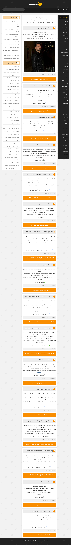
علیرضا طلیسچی (65, 27)
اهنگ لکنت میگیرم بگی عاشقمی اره (11, 75)
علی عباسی (65, 137)
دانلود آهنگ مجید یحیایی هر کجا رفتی (11, 55)
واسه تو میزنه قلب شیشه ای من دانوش (11, 128)
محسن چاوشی (65, 103)
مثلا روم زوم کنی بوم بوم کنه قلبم (12, 165)
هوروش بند (66, 69)
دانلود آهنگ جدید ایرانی (14, 112)
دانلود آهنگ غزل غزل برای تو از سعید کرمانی (43, 85)
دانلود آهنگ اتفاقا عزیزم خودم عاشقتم (11, 72)
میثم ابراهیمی (65, 97)
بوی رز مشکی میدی (15, 114)
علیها (67, 157)
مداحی (53, 10)
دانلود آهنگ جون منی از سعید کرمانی (44, 265)
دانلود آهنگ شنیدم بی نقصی (13, 86)
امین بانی (66, 21)
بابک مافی (66, 126)
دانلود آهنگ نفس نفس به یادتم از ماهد (12, 25)
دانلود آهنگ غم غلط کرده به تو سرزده (11, 97)
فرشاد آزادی (65, 94)
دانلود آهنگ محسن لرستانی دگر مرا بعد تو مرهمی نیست (11, 51)
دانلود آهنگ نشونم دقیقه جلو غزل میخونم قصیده (12, 35)
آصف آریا (66, 154)
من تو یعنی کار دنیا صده (14, 83)
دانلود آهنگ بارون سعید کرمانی (46, 482)
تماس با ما (30, 542)
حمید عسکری (65, 46)
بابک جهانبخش (65, 86)
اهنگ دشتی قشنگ (15, 126)
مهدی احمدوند (65, 111)
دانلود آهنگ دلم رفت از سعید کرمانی (44, 145)
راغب (67, 63)
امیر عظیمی (65, 148)
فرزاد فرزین (66, 117)
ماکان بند (66, 75)
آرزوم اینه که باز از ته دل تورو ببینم (12, 100)
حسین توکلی (65, 61)
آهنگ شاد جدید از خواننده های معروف (11, 131)
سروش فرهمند (65, 140)
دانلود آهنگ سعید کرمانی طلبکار (45, 28)
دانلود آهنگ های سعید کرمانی (39, 17)
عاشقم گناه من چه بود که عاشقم (12, 69)
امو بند (66, 89)
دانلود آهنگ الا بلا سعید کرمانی (46, 204)
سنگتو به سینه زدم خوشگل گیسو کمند (11, 103)
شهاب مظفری (65, 72)
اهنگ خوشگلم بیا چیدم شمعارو (12, 168)
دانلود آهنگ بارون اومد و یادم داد (12, 80)
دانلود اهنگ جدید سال (14, 151)
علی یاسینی (65, 66)
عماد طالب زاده (65, 145)
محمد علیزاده (65, 32)
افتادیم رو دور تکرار (15, 162)
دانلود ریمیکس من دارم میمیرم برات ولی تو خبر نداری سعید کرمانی (40, 475)
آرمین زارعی (65, 35)
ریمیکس (58, 10)
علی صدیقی (65, 100)
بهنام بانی (66, 44)
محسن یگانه (65, 24)
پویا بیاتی (66, 83)
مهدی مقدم (65, 143)
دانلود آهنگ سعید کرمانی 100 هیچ (45, 389)
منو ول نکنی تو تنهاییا (14, 95)
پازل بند (66, 131)
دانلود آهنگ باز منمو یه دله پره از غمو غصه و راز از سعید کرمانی (39, 328)
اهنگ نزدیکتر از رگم (15, 120)
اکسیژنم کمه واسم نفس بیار (13, 146)
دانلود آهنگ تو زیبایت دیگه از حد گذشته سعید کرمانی (40, 421)
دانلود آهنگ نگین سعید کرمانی (46, 117)
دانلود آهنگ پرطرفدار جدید (13, 92)
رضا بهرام (66, 41)
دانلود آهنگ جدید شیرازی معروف (12, 44)
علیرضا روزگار (65, 106)
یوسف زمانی (65, 109)
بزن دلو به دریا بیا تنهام (14, 154)
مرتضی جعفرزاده (65, 55)
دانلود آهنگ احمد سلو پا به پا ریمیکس (11, 47)
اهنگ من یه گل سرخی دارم (13, 134)
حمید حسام (65, 151)
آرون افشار (66, 29)
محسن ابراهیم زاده (64, 52)
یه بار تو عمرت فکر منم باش (13, 148)
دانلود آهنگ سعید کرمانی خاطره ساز (45, 360)
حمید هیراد (66, 120)
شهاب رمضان (65, 114)
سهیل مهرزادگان (64, 80)
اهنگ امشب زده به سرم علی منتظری (11, 106)
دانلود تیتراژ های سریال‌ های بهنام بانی (11, 21)
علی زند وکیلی (65, 92)
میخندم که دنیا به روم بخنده (13, 117)
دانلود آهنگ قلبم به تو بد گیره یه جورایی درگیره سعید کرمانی (39, 174)
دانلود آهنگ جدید (51, 90)
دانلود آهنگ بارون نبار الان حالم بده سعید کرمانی (42, 511)
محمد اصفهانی (65, 134)
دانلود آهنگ (65, 10)
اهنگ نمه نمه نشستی (14, 66)
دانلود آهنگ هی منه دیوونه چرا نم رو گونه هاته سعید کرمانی (39, 296)
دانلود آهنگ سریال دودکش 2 (13, 78)
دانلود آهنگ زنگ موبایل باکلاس (12, 140)
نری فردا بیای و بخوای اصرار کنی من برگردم (12, 158)
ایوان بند (66, 38)
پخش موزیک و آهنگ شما (38, 542)
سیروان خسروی (65, 123)
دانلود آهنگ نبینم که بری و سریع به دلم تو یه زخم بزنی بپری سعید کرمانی (40, 258)
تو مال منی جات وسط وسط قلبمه (12, 137)
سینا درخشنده (65, 78)
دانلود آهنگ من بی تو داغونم (13, 89)
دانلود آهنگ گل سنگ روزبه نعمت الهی (11, 58)
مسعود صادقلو (65, 58)
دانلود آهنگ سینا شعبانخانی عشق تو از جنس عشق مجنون (11, 41)
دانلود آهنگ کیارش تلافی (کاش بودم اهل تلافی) (11, 30)
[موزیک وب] (35, 4)
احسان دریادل (65, 128)
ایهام (67, 49)
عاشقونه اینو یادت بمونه (14, 109)
